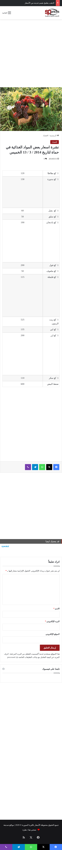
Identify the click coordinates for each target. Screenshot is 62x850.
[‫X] (49, 467)
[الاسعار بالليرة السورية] (52, 12)
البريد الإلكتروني (52, 621)
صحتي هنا (32, 830)
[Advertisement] (31, 53)
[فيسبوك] (56, 467)
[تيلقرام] (35, 467)
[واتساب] (42, 467)
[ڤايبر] (28, 467)
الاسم (56, 608)
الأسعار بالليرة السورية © (30, 825)
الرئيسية (53, 135)
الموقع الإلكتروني (53, 634)
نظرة (25, 830)
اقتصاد (45, 135)
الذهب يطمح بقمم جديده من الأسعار (39, 3)
